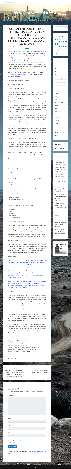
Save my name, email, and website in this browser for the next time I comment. (27, 441)
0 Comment (38, 47)
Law (56, 96)
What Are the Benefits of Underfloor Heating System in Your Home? (39, 370)
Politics (57, 111)
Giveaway (57, 90)
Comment (11, 395)
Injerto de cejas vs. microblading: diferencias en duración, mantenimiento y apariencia (60, 222)
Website (10, 432)
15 (59, 46)
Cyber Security (58, 78)
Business (57, 71)
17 (63, 46)
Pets (56, 108)
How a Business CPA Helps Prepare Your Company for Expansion (60, 162)
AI (55, 65)
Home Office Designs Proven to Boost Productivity (60, 189)
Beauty (56, 68)
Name (10, 418)
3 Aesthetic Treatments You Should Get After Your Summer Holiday (60, 183)
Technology (13, 358)
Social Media (58, 117)
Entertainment (58, 84)
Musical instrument (59, 102)
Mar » (59, 53)
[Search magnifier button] (67, 28)
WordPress (57, 135)
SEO (56, 114)
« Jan (56, 53)
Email (10, 425)
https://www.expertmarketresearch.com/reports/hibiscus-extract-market (27, 155)
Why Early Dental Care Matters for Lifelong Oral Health (60, 169)
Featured (57, 87)
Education (57, 81)
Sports (56, 123)
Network (57, 105)
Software (57, 120)
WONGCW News (9, 2)
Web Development (59, 132)
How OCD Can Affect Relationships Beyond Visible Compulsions (60, 213)
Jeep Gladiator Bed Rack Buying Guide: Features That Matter (60, 176)
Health (56, 93)
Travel (56, 129)
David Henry (29, 47)
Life (56, 99)
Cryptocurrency (58, 75)
